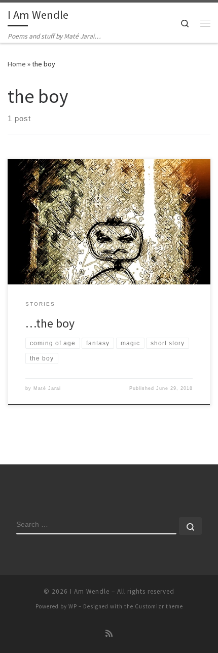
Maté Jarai (47, 388)
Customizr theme (159, 606)
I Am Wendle (90, 591)
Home (17, 63)
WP (72, 606)
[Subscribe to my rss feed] (109, 633)
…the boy (50, 323)
